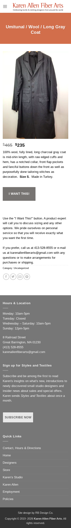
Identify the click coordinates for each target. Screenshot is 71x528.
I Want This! (19, 193)
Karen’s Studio (13, 477)
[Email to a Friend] (20, 277)
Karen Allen (10, 484)
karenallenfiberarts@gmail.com (31, 252)
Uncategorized (21, 268)
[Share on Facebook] (6, 277)
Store (6, 470)
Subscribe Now (18, 417)
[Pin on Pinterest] (27, 277)
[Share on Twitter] (13, 277)
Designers (10, 462)
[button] (5, 6)
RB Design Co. (44, 512)
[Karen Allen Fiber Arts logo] (38, 6)
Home (7, 455)
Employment (11, 491)
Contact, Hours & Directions (22, 448)
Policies (8, 499)
